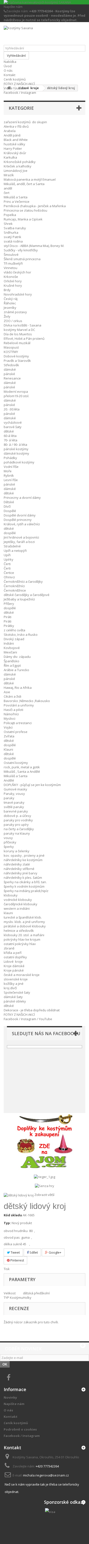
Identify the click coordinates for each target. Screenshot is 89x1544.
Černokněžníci (14, 586)
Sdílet (33, 1252)
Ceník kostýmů (15, 79)
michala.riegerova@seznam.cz (46, 1475)
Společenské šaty (17, 992)
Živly (7, 316)
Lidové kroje (13, 961)
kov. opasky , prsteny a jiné (24, 855)
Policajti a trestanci (18, 723)
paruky (9, 798)
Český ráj (11, 299)
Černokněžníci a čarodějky (23, 581)
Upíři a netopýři (15, 550)
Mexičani (10, 652)
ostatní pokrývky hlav (20, 944)
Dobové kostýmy (16, 356)
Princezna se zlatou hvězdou (25, 210)
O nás (8, 70)
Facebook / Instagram (20, 92)
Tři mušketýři (13, 263)
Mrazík (9, 175)
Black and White (16, 139)
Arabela (10, 131)
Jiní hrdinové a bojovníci (21, 537)
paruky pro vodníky (18, 820)
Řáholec (10, 303)
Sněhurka (11, 232)
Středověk (11, 365)
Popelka (10, 215)
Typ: (7, 1223)
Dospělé (10, 511)
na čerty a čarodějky (19, 829)
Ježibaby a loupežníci (19, 599)
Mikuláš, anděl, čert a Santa (24, 184)
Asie (7, 692)
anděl (8, 188)
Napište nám (13, 6)
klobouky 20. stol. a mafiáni (24, 935)
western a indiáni (17, 908)
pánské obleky (15, 1001)
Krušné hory (13, 285)
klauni (8, 913)
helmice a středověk (19, 930)
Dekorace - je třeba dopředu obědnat (32, 1010)
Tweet (15, 1252)
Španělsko (11, 661)
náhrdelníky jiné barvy (20, 873)
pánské (9, 374)
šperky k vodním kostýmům (24, 886)
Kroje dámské (14, 966)
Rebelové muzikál (17, 343)
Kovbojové (12, 648)
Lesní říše (11, 480)
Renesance (12, 378)
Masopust (11, 347)
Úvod (8, 66)
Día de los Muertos (18, 334)
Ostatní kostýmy (16, 762)
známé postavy (15, 312)
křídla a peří (13, 952)
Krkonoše (11, 276)
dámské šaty (13, 997)
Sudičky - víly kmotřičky (21, 250)
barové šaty (13, 427)
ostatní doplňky (15, 957)
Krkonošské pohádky (20, 162)
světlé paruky (14, 807)
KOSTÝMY (11, 352)
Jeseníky (10, 307)
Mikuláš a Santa (15, 197)
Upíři (7, 555)
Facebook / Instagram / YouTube (28, 1019)
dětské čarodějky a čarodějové (26, 595)
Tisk (7, 1269)
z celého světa (14, 630)
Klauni (8, 749)
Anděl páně (12, 135)
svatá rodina (13, 241)
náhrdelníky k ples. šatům (23, 877)
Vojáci (8, 727)
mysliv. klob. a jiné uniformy (24, 922)
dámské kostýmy (16, 453)
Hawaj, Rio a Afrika (18, 687)
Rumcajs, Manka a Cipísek (23, 219)
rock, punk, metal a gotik (22, 767)
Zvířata (9, 736)
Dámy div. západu (17, 656)
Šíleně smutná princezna (22, 259)
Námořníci (11, 714)
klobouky (11, 895)
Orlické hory (13, 281)
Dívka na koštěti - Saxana (22, 325)
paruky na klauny (17, 833)
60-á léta (10, 435)
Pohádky (10, 458)
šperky (9, 846)
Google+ (54, 1252)
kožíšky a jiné (13, 983)
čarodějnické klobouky (20, 904)
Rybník (9, 475)
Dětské (9, 502)
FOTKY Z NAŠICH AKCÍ (19, 83)
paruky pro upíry (16, 824)
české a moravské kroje (22, 975)
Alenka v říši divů (16, 126)
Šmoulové (11, 254)
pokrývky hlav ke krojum (22, 939)
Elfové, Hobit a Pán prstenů (24, 338)
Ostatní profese (15, 732)
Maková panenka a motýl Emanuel (30, 179)
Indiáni (9, 643)
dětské (9, 431)
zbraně (9, 948)
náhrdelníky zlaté (17, 864)
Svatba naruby (15, 228)
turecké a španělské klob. (23, 917)
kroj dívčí (10, 988)
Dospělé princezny (18, 519)
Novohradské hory (18, 294)
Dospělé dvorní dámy (20, 515)
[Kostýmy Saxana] (44, 35)
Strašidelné (12, 546)
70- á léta (10, 440)
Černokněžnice (15, 590)
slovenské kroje (16, 979)
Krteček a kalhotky (17, 166)
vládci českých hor (17, 272)
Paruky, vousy (14, 793)
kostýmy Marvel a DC (19, 329)
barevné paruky (16, 811)
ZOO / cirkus (13, 321)
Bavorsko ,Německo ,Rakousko (27, 701)
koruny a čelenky (16, 851)
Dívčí (7, 506)
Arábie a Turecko (16, 670)
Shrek (8, 223)
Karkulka (10, 157)
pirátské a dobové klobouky (25, 926)
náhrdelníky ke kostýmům (23, 860)
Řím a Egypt (12, 665)
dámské (10, 369)
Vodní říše (11, 466)
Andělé (9, 780)
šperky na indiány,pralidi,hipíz (26, 891)
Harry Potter (13, 148)
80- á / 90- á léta (15, 444)
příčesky (10, 842)
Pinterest (17, 1260)
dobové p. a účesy (17, 815)
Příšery (9, 603)
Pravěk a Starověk (17, 360)
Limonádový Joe (15, 170)
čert (6, 192)
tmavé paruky (14, 802)
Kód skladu (13, 1215)
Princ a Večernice (16, 201)
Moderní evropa (16, 391)
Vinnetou (10, 268)
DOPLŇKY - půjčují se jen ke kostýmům (32, 785)
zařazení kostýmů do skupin (25, 122)
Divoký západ (14, 639)
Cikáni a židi (12, 696)
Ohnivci (9, 577)
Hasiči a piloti (13, 709)
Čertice (9, 572)
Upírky (8, 559)
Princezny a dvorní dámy (22, 497)
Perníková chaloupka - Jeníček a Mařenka (35, 206)
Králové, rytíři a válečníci (22, 524)
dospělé (10, 533)
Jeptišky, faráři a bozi (19, 542)
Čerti (7, 564)
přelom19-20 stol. (16, 396)
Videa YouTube (15, 88)
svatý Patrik (12, 237)
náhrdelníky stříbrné (19, 869)
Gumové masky (15, 789)
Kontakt (9, 75)
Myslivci (9, 718)
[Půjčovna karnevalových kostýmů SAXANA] (44, 2)
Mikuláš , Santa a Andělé (22, 771)
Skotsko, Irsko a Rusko (21, 634)
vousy (8, 838)
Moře (8, 471)
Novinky (10, 1397)
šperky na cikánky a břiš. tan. (25, 882)
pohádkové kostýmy (19, 462)
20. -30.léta (12, 409)
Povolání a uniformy (19, 705)
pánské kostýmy (16, 449)
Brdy (7, 290)
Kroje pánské (14, 970)
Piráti (7, 617)
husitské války (14, 144)
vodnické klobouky (18, 899)
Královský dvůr (15, 153)
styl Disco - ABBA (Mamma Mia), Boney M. (34, 246)
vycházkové (13, 422)
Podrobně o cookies (20, 1429)
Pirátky (9, 625)
